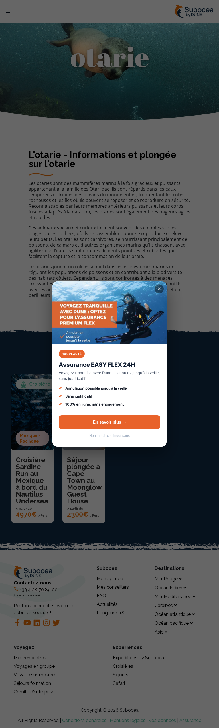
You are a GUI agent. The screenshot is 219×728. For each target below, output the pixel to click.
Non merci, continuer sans (109, 436)
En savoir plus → (110, 422)
